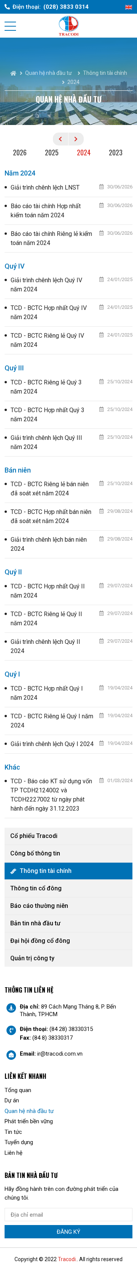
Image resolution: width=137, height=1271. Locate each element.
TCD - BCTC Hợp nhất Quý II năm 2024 (48, 591)
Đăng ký (68, 1231)
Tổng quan (18, 1090)
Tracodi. (67, 1259)
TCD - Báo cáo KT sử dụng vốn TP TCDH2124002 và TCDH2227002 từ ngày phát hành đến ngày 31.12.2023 (51, 795)
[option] (21, 153)
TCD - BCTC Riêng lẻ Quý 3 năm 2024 (46, 387)
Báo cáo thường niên (39, 905)
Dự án (12, 1100)
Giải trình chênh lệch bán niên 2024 (49, 544)
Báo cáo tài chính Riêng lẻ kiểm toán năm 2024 (51, 238)
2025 (52, 152)
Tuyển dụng (19, 1142)
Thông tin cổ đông (36, 888)
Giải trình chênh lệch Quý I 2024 (52, 744)
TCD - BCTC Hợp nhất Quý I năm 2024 (47, 693)
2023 (116, 152)
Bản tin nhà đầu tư (35, 923)
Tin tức (13, 1132)
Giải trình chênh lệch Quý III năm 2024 (46, 442)
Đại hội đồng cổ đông (40, 940)
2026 (20, 152)
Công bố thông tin (35, 853)
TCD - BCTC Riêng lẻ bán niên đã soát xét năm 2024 (50, 489)
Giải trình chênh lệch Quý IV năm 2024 (46, 285)
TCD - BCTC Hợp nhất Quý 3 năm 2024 (47, 414)
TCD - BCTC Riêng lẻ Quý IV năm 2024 (47, 340)
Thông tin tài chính (46, 870)
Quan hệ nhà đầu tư (29, 1111)
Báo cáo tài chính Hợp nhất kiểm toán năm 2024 (46, 210)
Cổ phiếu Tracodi (33, 835)
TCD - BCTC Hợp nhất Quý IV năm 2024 (49, 312)
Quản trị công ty (32, 958)
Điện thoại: (51, 6)
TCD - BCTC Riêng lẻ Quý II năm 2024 (46, 618)
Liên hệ (13, 1152)
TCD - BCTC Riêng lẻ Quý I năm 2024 (52, 721)
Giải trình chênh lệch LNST (45, 187)
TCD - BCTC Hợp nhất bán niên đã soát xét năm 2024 (51, 516)
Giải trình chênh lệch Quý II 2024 (45, 646)
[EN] (128, 7)
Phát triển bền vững (29, 1121)
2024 (84, 152)
